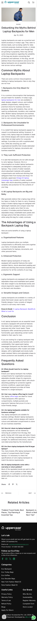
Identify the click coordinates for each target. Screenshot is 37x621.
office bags (14, 396)
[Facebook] (9, 484)
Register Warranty (29, 600)
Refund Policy (6, 604)
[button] (33, 2)
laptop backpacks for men (10, 100)
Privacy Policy (6, 594)
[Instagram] (6, 559)
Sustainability (27, 597)
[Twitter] (17, 484)
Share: (3, 484)
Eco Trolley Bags (7, 572)
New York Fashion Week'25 (11, 582)
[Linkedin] (14, 559)
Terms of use (6, 600)
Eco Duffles (5, 575)
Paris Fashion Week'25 (9, 585)
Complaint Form (28, 604)
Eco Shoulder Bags (8, 578)
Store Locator (28, 607)
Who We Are (27, 594)
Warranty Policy (7, 597)
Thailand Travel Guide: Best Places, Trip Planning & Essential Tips (12, 512)
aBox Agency (30, 617)
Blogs (18, 24)
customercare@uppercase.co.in (19, 544)
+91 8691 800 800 (17, 547)
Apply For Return (7, 610)
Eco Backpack (6, 569)
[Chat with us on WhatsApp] (33, 617)
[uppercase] (11, 2)
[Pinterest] (13, 484)
